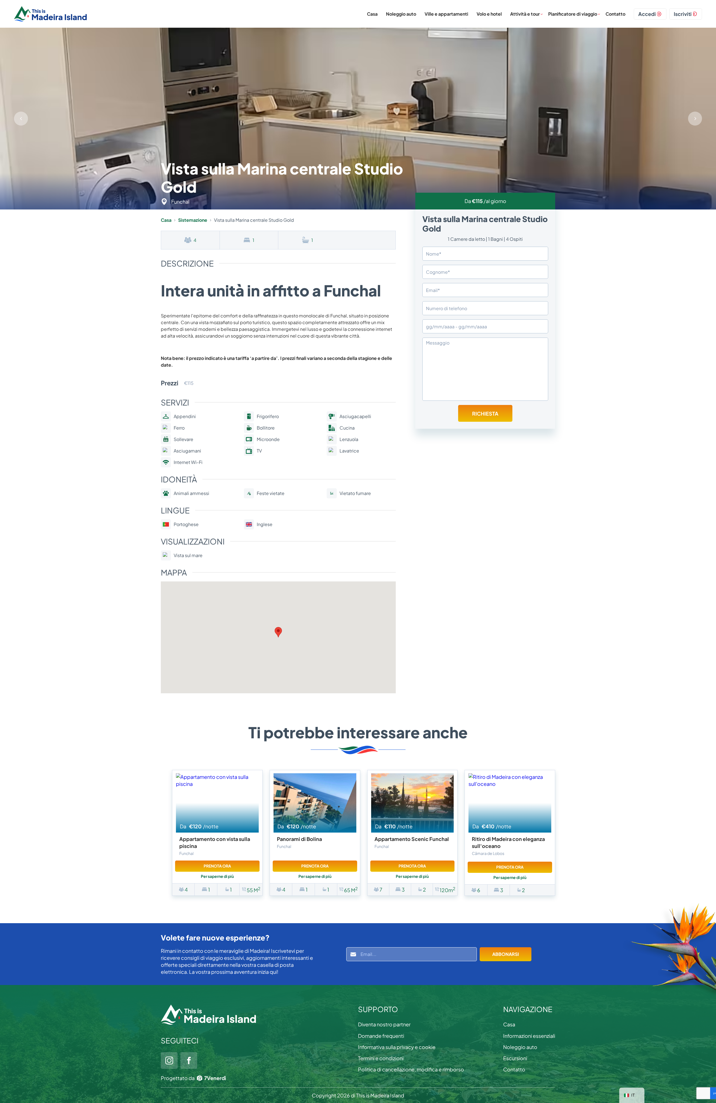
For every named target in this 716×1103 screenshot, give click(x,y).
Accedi (647, 14)
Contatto (615, 14)
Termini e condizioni (381, 1058)
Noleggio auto (401, 14)
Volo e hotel (489, 14)
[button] (695, 119)
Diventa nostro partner (384, 1024)
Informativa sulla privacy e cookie (396, 1047)
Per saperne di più (217, 876)
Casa (372, 14)
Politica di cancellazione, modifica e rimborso (411, 1069)
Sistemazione (192, 220)
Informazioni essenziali (529, 1036)
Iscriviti (683, 14)
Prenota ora (217, 865)
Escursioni (515, 1058)
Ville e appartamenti (446, 14)
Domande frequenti (381, 1036)
